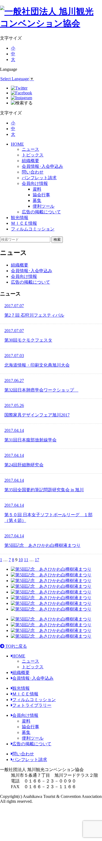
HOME (17, 144)
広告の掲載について (41, 212)
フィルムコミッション (32, 229)
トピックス (33, 155)
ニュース (30, 149)
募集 (26, 732)
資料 (26, 721)
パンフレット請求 (39, 177)
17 (37, 559)
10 (20, 559)
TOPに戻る (15, 646)
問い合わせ (33, 172)
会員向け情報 (35, 183)
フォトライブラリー (31, 705)
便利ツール (33, 738)
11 (26, 559)
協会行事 (30, 726)
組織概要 (30, 160)
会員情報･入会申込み (42, 166)
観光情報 (19, 217)
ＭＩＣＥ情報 (24, 223)
